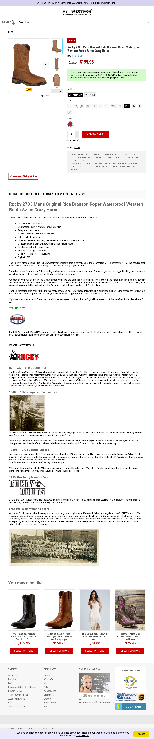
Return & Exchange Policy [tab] (58, 194)
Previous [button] (54, 91)
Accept (141, 734)
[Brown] (70, 124)
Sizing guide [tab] (33, 194)
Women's (48, 679)
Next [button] (60, 91)
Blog (46, 706)
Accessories (50, 691)
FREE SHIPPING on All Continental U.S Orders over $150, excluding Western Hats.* (78, 3)
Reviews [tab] (80, 194)
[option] (57, 46)
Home (11, 32)
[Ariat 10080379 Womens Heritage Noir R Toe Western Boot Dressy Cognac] (59, 610)
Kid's (46, 687)
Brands (47, 698)
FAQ (10, 683)
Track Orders (50, 702)
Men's (46, 683)
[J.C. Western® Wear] (77, 12)
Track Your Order (16, 706)
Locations (13, 679)
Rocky (77, 147)
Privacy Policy (15, 691)
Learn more (82, 735)
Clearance (49, 694)
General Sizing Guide (24, 176)
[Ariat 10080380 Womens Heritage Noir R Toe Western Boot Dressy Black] (23, 610)
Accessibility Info (16, 698)
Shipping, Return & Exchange (22, 687)
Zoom (46, 95)
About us (12, 675)
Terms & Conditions (18, 694)
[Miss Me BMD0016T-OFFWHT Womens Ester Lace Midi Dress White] (94, 610)
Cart (10, 702)
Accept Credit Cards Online (130, 687)
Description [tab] (16, 194)
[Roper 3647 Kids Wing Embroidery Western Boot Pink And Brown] (130, 610)
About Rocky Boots (21, 344)
